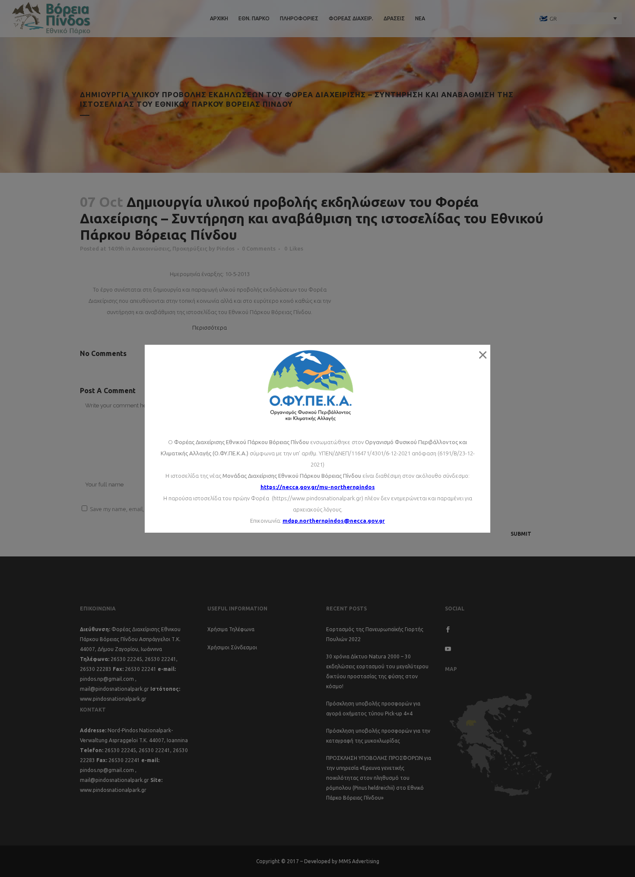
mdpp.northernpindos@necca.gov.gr (334, 521)
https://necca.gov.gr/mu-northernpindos (317, 487)
